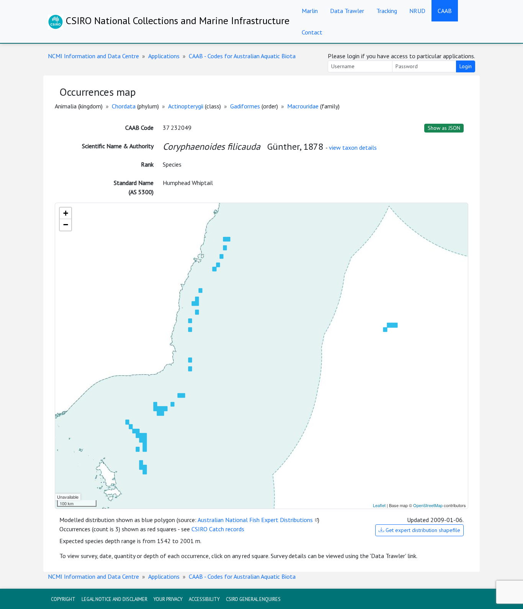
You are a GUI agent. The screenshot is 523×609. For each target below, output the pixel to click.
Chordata (124, 106)
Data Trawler (347, 11)
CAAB (445, 11)
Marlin (310, 11)
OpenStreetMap (428, 505)
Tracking (386, 11)
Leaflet (379, 505)
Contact (312, 32)
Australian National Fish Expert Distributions (255, 520)
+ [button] (65, 213)
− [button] (65, 224)
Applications (164, 56)
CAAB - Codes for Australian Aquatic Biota (242, 56)
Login (465, 66)
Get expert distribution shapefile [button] (422, 530)
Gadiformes (245, 106)
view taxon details (353, 147)
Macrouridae (303, 106)
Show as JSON (444, 127)
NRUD (417, 11)
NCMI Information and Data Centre (93, 56)
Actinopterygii (185, 106)
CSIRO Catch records (217, 529)
